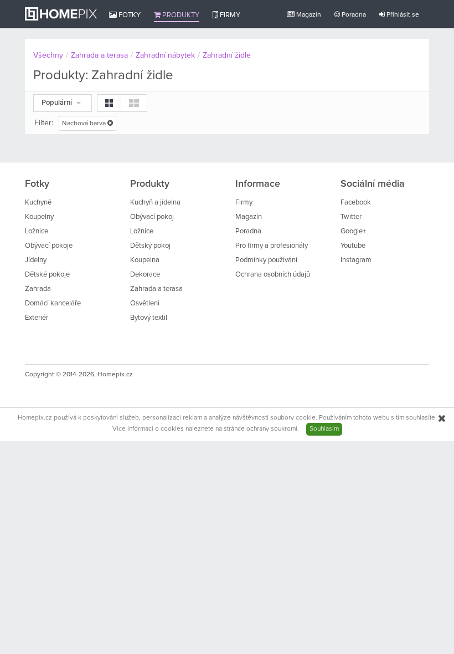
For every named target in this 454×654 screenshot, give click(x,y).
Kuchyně (38, 202)
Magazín (308, 15)
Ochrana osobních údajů (272, 274)
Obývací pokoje (49, 245)
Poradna (353, 15)
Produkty (180, 15)
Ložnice (36, 231)
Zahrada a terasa (99, 55)
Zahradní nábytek (165, 55)
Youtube (353, 245)
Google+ (353, 231)
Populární (58, 102)
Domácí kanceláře (53, 303)
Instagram (356, 260)
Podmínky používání (266, 260)
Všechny (48, 55)
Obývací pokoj (152, 217)
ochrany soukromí (271, 429)
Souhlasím (324, 429)
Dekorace (145, 274)
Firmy (229, 15)
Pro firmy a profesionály (271, 245)
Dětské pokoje (47, 274)
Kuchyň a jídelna (155, 202)
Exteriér (36, 317)
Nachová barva (84, 123)
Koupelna (144, 260)
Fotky (129, 15)
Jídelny (36, 260)
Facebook (356, 202)
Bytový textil (148, 317)
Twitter (351, 217)
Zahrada (38, 289)
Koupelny (39, 217)
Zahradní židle (227, 55)
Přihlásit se (402, 15)
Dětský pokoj (150, 245)
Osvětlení (144, 303)
